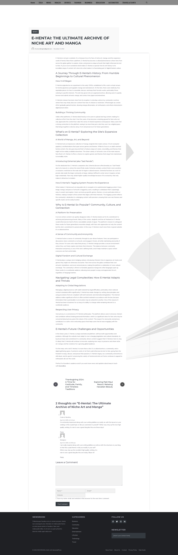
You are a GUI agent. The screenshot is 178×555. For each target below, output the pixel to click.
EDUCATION (100, 2)
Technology (75, 538)
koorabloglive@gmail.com (44, 49)
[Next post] (122, 384)
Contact (124, 550)
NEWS (48, 2)
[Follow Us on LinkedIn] (124, 521)
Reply (62, 432)
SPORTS (67, 2)
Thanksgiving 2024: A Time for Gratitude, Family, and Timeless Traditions (74, 384)
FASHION (77, 2)
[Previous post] (55, 384)
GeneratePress (56, 550)
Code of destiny (65, 417)
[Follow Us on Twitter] (116, 521)
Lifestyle (75, 535)
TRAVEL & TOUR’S (129, 2)
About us (117, 550)
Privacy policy (133, 550)
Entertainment (76, 531)
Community (72, 234)
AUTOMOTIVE (113, 2)
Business (75, 521)
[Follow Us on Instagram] (120, 521)
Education (75, 528)
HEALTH (58, 2)
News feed (109, 550)
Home (33, 2)
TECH (41, 2)
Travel (74, 542)
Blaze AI (91, 452)
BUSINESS (88, 2)
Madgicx (63, 440)
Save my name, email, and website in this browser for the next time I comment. (83, 498)
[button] (146, 2)
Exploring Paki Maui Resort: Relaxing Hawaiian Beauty (103, 384)
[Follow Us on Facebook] (113, 521)
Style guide (142, 550)
